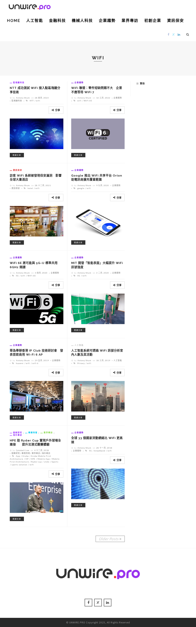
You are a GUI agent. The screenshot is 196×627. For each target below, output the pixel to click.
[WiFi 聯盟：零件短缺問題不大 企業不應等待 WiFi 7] (98, 133)
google (80, 188)
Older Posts (108, 538)
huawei (20, 363)
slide (46, 462)
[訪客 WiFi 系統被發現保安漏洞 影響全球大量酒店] (36, 220)
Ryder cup (36, 462)
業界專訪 (130, 20)
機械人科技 (82, 20)
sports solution (19, 464)
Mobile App (44, 459)
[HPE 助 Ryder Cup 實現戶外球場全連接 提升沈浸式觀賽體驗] (36, 497)
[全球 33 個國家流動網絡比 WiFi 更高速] (98, 483)
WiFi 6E (88, 100)
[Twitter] (173, 34)
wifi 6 (35, 363)
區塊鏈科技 (18, 82)
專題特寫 (33, 432)
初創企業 (152, 20)
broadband (99, 450)
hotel (30, 188)
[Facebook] (168, 34)
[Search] (187, 34)
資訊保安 (175, 20)
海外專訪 (17, 435)
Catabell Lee (22, 450)
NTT (32, 100)
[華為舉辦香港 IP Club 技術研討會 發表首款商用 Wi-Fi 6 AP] (36, 395)
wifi (38, 100)
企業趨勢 (107, 20)
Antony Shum (23, 98)
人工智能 (34, 20)
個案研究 (17, 432)
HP (27, 459)
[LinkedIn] (179, 34)
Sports (55, 462)
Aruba (25, 456)
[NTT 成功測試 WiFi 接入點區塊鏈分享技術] (36, 133)
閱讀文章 (17, 155)
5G (17, 275)
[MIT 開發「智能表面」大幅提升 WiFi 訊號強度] (98, 308)
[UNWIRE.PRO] (30, 6)
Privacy (81, 363)
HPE (33, 459)
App (18, 456)
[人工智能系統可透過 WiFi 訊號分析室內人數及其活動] (98, 395)
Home (13, 20)
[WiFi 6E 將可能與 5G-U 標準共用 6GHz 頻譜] (36, 308)
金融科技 (57, 20)
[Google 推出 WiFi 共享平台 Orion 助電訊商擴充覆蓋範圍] (98, 220)
